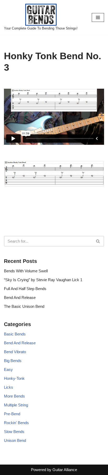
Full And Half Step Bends (25, 288)
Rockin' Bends (16, 422)
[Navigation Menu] (98, 17)
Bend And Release (20, 297)
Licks (8, 387)
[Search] (98, 241)
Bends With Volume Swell (26, 271)
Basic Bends (15, 334)
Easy (8, 369)
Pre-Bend (12, 414)
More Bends (14, 396)
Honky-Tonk (14, 378)
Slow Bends (14, 431)
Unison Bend (15, 440)
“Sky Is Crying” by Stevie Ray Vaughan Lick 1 (43, 280)
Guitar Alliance (64, 469)
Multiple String (16, 405)
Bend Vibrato (15, 352)
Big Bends (12, 360)
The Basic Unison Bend (24, 306)
